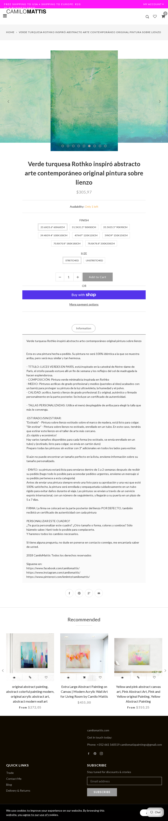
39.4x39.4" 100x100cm (53, 235)
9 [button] (105, 146)
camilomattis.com (98, 730)
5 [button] (84, 146)
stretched (72, 260)
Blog (9, 784)
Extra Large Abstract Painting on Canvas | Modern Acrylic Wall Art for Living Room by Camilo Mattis (84, 691)
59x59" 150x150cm (116, 235)
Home (10, 32)
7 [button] (94, 146)
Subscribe (102, 792)
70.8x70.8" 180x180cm (67, 243)
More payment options (84, 304)
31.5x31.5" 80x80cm (84, 227)
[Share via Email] (99, 593)
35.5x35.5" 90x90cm (115, 227)
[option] (84, 100)
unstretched (94, 260)
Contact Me (14, 778)
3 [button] (73, 146)
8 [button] (100, 146)
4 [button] (78, 146)
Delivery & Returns (18, 790)
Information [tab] (83, 328)
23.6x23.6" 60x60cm (53, 227)
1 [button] (62, 146)
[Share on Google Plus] (89, 593)
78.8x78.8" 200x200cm (101, 243)
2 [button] (68, 146)
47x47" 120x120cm (86, 235)
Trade (10, 772)
